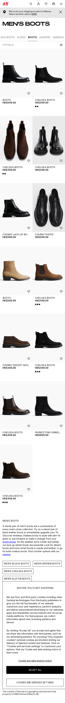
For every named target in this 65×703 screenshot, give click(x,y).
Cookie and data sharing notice (35, 660)
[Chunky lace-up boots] (16, 207)
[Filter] (60, 45)
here (34, 14)
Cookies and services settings (35, 682)
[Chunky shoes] (48, 207)
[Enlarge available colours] (37, 106)
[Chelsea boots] (48, 73)
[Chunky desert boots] (16, 338)
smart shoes (9, 541)
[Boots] (16, 73)
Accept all (35, 670)
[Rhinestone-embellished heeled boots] (48, 405)
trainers (7, 554)
